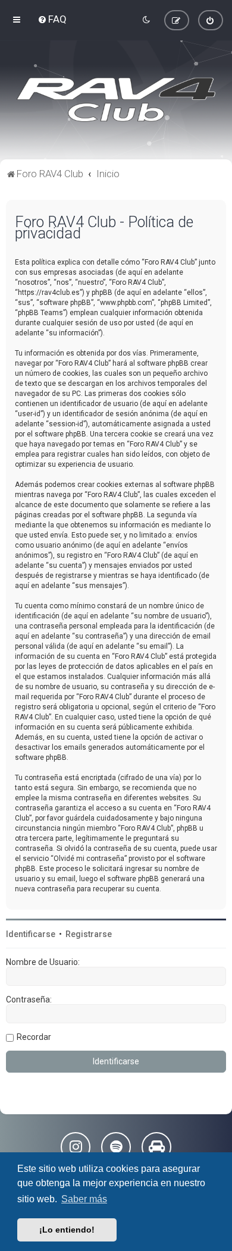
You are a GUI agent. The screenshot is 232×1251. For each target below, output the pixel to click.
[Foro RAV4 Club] (116, 100)
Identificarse (30, 934)
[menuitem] (52, 19)
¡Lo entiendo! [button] (67, 1229)
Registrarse (88, 934)
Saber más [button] (84, 1199)
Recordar (34, 1037)
